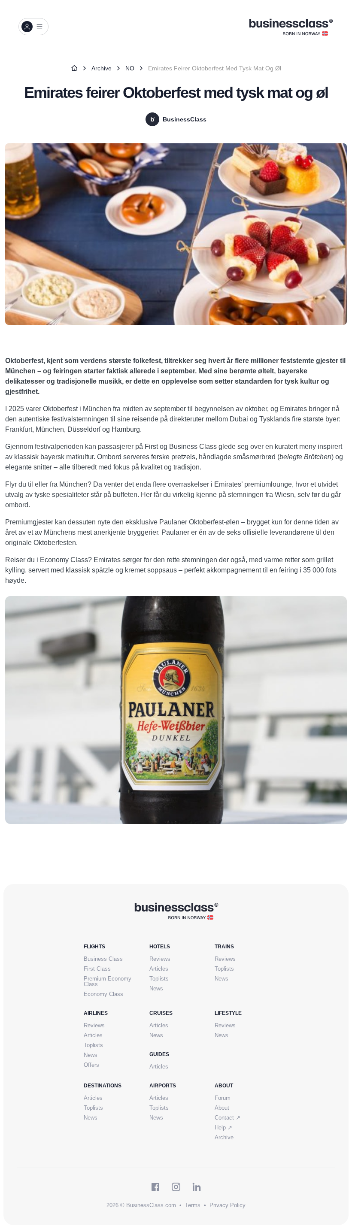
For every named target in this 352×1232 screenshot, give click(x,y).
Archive (101, 68)
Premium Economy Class (107, 981)
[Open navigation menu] (33, 26)
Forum (223, 1098)
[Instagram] (176, 1187)
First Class (97, 969)
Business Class (103, 959)
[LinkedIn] (196, 1187)
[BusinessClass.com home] (176, 910)
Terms (192, 1205)
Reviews (159, 959)
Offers (91, 1065)
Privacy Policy (227, 1205)
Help (223, 1127)
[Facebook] (155, 1187)
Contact (227, 1117)
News (156, 988)
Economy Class (103, 994)
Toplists (159, 978)
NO (129, 68)
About (222, 1108)
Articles (158, 969)
